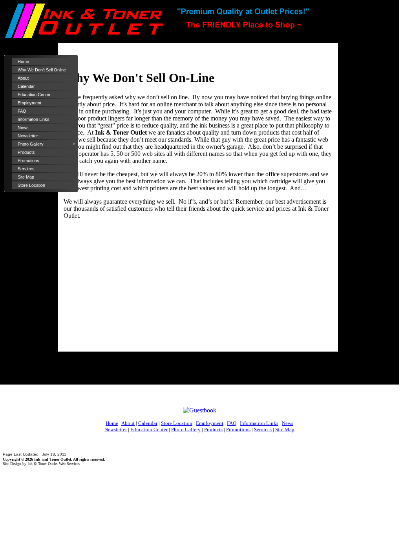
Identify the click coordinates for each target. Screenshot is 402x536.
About (23, 78)
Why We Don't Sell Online (42, 69)
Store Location (31, 185)
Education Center (34, 94)
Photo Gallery (31, 144)
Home (23, 61)
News (23, 127)
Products (26, 152)
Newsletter (28, 135)
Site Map (26, 177)
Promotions (28, 160)
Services (26, 168)
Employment (29, 102)
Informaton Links (33, 119)
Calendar (26, 86)
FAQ (22, 111)
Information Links (259, 423)
